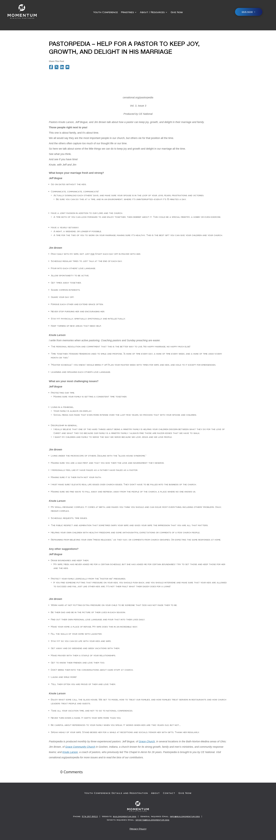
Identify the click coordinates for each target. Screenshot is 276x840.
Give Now (177, 12)
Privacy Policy (138, 829)
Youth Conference (105, 12)
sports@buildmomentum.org (152, 820)
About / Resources (152, 12)
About (155, 793)
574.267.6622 (90, 816)
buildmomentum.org (124, 816)
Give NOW (247, 12)
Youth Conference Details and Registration (116, 793)
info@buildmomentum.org (185, 816)
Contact (169, 793)
